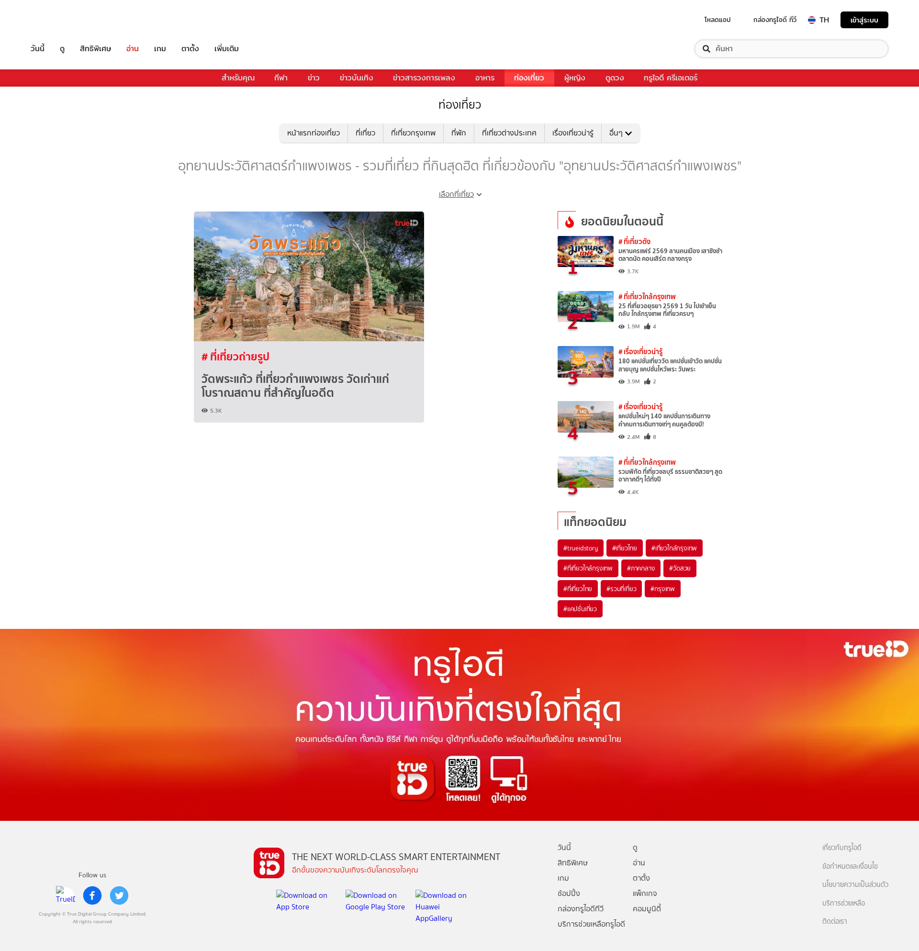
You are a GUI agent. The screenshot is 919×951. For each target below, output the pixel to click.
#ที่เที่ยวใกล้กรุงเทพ (588, 568)
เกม (160, 49)
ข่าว (314, 78)
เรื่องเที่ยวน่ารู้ (573, 132)
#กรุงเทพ (662, 588)
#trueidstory (580, 548)
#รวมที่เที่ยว (621, 588)
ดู (62, 49)
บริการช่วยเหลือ (843, 903)
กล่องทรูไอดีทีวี (581, 908)
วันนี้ (38, 49)
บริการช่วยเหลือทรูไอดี (591, 923)
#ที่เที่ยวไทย (577, 588)
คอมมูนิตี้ (647, 908)
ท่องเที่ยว (529, 78)
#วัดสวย (680, 568)
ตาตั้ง (190, 49)
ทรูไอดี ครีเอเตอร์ (670, 78)
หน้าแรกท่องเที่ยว (313, 132)
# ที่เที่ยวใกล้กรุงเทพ (647, 296)
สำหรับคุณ (238, 78)
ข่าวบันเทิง (356, 78)
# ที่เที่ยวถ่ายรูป (235, 356)
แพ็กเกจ (645, 893)
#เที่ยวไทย (624, 548)
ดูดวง (614, 78)
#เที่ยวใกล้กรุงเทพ (674, 548)
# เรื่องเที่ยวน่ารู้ (640, 351)
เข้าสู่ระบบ (864, 19)
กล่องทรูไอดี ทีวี (774, 19)
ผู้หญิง (574, 78)
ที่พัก (458, 132)
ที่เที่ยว (365, 132)
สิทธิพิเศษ (95, 49)
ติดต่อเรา (834, 922)
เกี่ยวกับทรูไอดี (842, 848)
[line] (65, 895)
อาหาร (484, 78)
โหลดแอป (718, 19)
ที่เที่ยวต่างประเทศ (509, 132)
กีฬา (281, 78)
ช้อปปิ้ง (569, 893)
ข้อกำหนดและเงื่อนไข (850, 866)
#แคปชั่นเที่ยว (580, 609)
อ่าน (132, 49)
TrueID (59, 19)
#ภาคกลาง (641, 568)
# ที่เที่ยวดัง (634, 241)
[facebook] (92, 895)
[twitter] (119, 895)
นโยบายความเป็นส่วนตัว (855, 885)
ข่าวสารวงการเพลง (424, 78)
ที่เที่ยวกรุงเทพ (413, 132)
